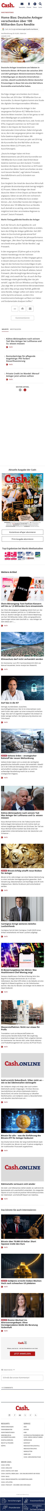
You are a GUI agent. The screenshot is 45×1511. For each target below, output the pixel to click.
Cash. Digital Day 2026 (9, 1471)
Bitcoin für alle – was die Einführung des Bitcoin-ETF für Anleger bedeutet (21, 1136)
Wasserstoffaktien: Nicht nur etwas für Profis (20, 1028)
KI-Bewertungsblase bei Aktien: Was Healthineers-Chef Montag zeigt (19, 971)
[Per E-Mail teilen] (30, 309)
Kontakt (27, 1443)
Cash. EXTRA (5, 1465)
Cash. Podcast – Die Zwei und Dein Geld (16, 1485)
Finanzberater (6, 1429)
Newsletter (28, 1451)
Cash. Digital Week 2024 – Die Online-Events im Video (20, 1474)
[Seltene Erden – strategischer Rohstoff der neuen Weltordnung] (22, 741)
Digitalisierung (7, 1440)
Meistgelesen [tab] (15, 329)
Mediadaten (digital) (32, 1446)
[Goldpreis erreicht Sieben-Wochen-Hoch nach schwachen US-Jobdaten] (22, 1266)
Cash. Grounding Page (32, 1457)
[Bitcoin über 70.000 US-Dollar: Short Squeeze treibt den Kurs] (22, 1226)
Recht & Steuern (7, 1443)
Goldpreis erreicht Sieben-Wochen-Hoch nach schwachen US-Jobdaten (21, 1282)
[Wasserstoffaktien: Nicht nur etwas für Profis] (22, 1012)
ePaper (26, 1429)
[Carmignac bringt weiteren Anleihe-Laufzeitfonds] (22, 909)
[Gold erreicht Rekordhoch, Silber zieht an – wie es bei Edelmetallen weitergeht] (22, 1065)
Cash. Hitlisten (6, 1482)
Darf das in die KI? (10, 702)
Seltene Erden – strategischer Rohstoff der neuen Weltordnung (19, 756)
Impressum (28, 1440)
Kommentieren (23, 318)
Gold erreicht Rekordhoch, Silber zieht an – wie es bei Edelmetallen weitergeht (22, 1081)
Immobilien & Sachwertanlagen (8, 1436)
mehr (11, 347)
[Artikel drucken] (22, 309)
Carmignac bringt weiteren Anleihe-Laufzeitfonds (18, 925)
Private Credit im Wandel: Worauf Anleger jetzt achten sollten (22, 374)
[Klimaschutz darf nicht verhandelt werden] (22, 644)
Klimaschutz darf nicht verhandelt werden (22, 659)
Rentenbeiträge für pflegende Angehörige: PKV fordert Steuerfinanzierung (20, 358)
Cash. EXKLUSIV (6, 1468)
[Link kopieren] (14, 309)
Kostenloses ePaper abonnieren (22, 532)
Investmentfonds (8, 1432)
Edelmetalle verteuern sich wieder (18, 1184)
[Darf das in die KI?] (22, 688)
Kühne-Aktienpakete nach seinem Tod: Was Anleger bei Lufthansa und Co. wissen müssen (24, 341)
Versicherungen (7, 1427)
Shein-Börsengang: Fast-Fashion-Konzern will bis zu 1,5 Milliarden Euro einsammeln (22, 604)
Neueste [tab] (5, 329)
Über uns (27, 1454)
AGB (25, 1432)
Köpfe (3, 1446)
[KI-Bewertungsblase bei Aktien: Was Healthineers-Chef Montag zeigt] (22, 955)
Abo (25, 1427)
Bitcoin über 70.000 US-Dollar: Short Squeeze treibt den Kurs (18, 1242)
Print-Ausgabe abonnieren (22, 539)
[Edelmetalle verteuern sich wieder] (22, 1169)
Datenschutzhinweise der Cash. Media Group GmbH (33, 1436)
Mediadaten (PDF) (30, 1449)
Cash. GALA (5, 1476)
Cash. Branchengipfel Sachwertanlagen (16, 1479)
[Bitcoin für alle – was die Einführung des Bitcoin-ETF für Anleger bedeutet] (22, 1121)
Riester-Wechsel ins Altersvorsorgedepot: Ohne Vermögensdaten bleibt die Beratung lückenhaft (19, 1324)
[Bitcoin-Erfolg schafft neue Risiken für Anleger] (22, 856)
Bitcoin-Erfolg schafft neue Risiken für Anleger (21, 871)
